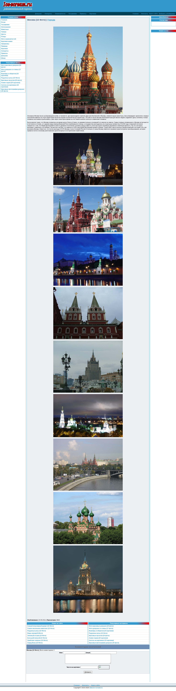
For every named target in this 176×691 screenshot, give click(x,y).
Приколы (83, 14)
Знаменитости (60, 14)
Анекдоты (48, 14)
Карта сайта (153, 14)
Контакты (144, 14)
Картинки (93, 14)
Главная (136, 14)
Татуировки (72, 14)
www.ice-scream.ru (95, 688)
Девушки (38, 14)
